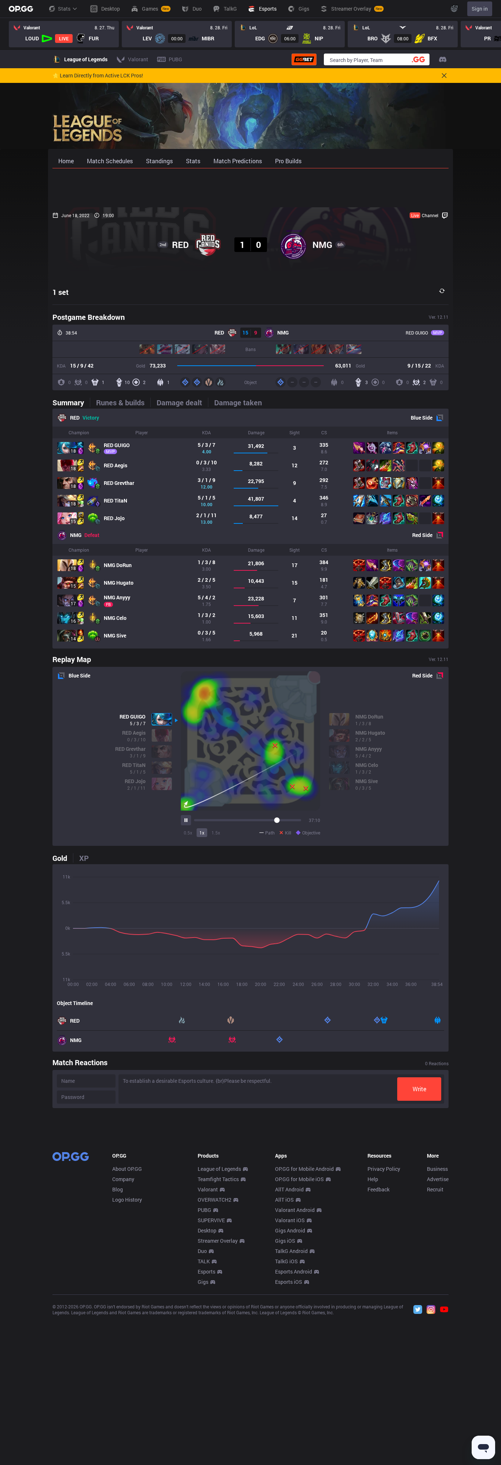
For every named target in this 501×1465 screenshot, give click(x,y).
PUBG (204, 1209)
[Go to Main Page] (21, 9)
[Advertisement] (250, 187)
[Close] (444, 75)
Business (437, 1168)
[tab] (71, 402)
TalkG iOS (286, 1261)
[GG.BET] (304, 59)
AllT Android (289, 1189)
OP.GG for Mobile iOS (299, 1179)
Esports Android (293, 1271)
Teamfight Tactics (218, 1179)
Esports (206, 1271)
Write (419, 1089)
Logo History (127, 1199)
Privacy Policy (383, 1168)
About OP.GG (127, 1168)
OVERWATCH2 (214, 1199)
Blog (117, 1189)
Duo (202, 1250)
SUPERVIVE (211, 1220)
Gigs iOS (285, 1240)
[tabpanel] (250, 528)
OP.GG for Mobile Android (304, 1168)
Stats (64, 8)
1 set (60, 292)
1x (202, 833)
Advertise (438, 1179)
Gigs (203, 1281)
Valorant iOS (290, 1220)
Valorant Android (295, 1209)
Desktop (207, 1230)
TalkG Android (291, 1250)
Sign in (480, 8)
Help (372, 1179)
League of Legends (219, 1168)
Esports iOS (288, 1281)
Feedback (378, 1189)
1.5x (216, 833)
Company (123, 1179)
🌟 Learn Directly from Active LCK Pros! (97, 75)
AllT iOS (284, 1199)
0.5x (188, 833)
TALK (204, 1261)
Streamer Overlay (218, 1240)
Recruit (435, 1189)
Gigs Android (290, 1230)
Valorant (208, 1189)
